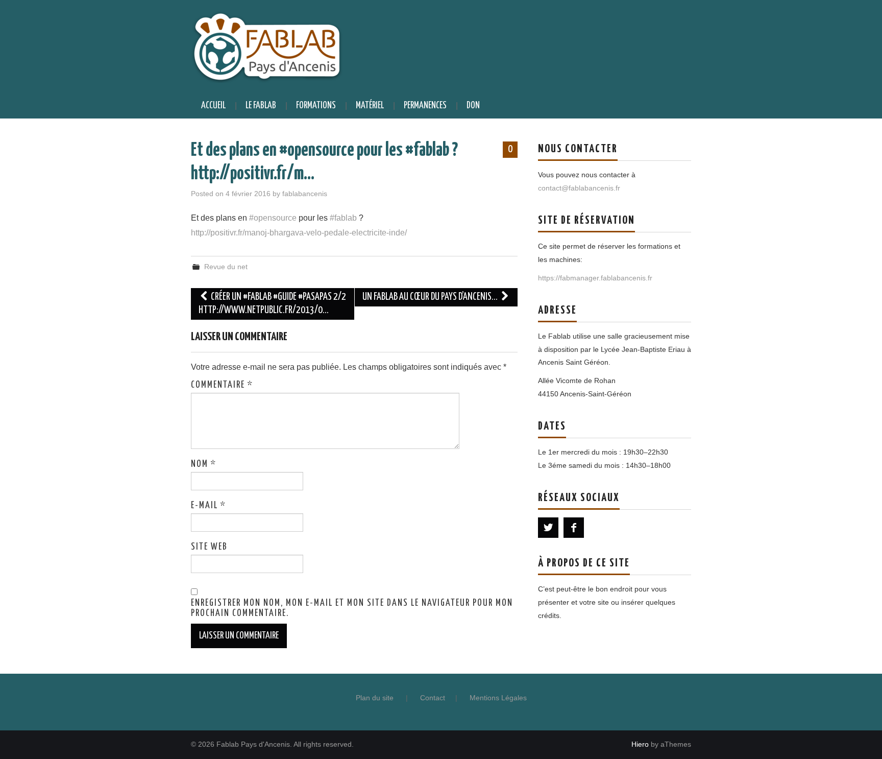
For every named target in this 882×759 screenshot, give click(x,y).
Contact (432, 698)
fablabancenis (304, 193)
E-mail (208, 505)
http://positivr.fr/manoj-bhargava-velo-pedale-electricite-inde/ (299, 232)
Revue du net (226, 267)
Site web (209, 547)
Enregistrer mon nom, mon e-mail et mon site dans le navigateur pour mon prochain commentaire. (352, 608)
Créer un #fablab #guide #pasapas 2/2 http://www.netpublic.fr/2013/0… (272, 303)
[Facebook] (574, 527)
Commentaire (222, 385)
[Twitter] (548, 527)
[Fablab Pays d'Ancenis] (266, 45)
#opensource (273, 218)
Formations (316, 105)
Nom (203, 464)
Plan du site (375, 698)
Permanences (425, 105)
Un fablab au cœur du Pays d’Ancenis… (430, 297)
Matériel (370, 105)
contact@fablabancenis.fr (579, 188)
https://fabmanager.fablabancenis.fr (595, 278)
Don (473, 105)
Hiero (640, 744)
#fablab (343, 218)
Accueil (213, 105)
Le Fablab (261, 105)
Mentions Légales (498, 698)
